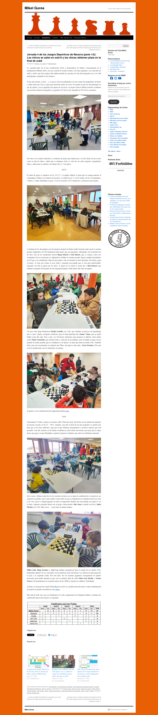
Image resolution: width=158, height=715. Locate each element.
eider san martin (86, 689)
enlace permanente (33, 693)
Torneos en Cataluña (116, 136)
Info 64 (112, 116)
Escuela (37, 38)
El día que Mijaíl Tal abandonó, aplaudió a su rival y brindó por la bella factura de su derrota (44, 46)
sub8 (87, 691)
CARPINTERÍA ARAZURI (118, 67)
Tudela (91, 691)
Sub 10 (44, 689)
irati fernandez (31, 691)
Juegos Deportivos (54, 691)
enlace (57, 589)
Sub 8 (49, 689)
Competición (46, 38)
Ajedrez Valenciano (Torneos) (118, 131)
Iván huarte (40, 691)
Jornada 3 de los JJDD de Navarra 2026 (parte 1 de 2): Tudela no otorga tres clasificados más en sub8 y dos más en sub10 (63, 672)
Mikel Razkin (52, 64)
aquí (67, 411)
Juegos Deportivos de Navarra (70, 691)
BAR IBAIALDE (114, 69)
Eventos (55, 38)
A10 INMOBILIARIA (116, 65)
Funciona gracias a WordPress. (119, 709)
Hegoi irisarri (96, 689)
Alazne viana (67, 689)
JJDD (46, 691)
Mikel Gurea (34, 7)
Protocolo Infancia (80, 38)
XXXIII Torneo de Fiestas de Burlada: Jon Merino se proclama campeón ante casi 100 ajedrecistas (120, 219)
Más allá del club (66, 38)
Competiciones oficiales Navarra (83, 687)
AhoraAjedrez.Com (115, 127)
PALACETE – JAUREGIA (117, 71)
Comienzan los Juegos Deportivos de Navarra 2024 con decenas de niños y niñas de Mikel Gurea (38, 671)
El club (29, 38)
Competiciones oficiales (65, 687)
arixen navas (76, 689)
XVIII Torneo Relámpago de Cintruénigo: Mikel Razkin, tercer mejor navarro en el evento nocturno (120, 207)
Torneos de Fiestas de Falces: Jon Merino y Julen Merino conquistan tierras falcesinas (120, 213)
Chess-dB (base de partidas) (118, 145)
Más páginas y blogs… (114, 151)
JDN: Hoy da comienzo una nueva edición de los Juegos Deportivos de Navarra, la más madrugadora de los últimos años (88, 672)
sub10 (83, 691)
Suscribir (113, 102)
